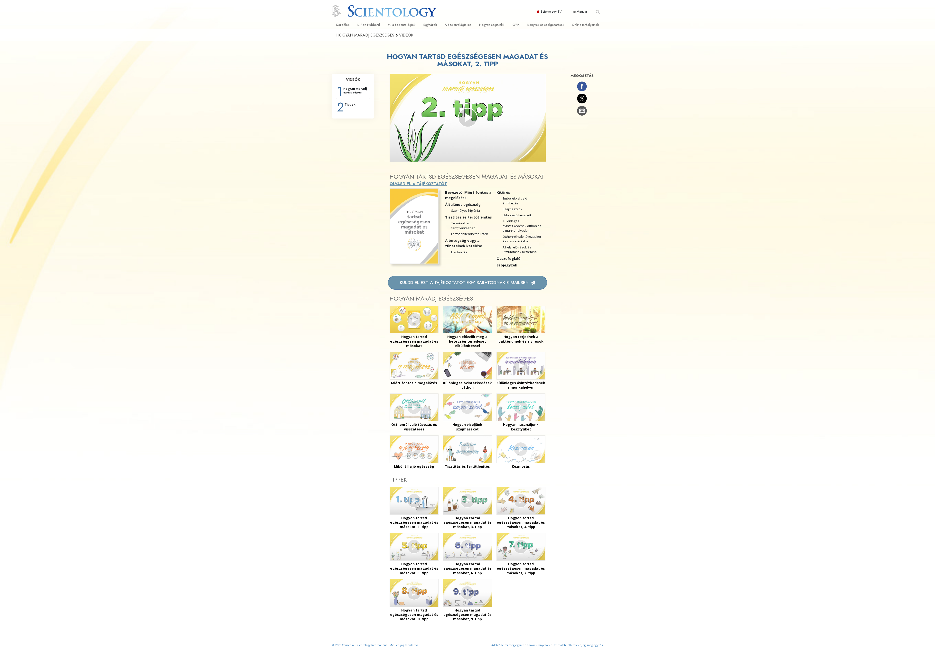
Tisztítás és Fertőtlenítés (468, 217)
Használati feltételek (566, 645)
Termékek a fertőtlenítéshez (463, 225)
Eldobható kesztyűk (517, 215)
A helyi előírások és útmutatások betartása (520, 249)
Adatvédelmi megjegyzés (507, 645)
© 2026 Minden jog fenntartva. (375, 645)
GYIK (516, 24)
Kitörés (503, 192)
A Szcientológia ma (458, 24)
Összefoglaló (508, 258)
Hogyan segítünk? (492, 24)
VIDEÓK (353, 79)
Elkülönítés (459, 252)
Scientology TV (551, 11)
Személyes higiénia (465, 210)
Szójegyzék (506, 265)
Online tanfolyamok (585, 24)
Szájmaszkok (512, 209)
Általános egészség (463, 204)
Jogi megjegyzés (592, 645)
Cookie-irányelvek (538, 645)
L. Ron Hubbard (368, 24)
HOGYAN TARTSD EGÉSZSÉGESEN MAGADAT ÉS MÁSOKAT (467, 176)
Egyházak (430, 24)
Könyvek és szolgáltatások (545, 24)
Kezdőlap (343, 24)
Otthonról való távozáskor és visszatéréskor (522, 239)
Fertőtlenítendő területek (469, 234)
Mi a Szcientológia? (402, 24)
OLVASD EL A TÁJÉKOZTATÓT (418, 184)
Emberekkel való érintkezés (515, 200)
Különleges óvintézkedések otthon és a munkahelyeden (522, 226)
